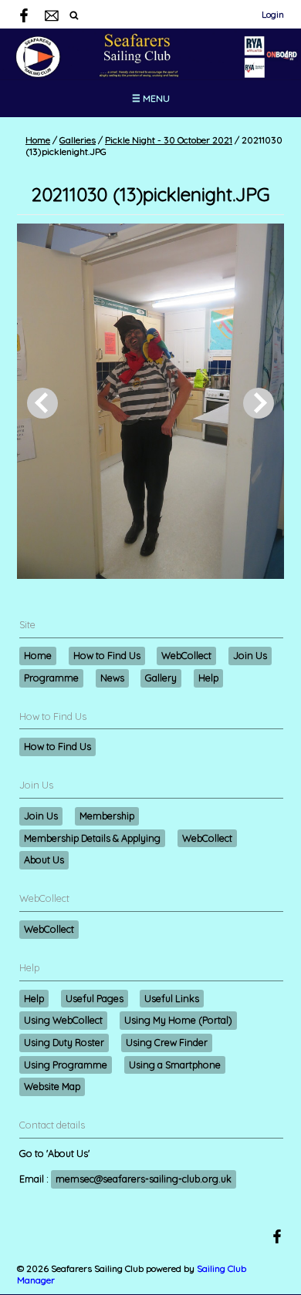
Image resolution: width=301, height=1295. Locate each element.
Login (273, 14)
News (112, 677)
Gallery (161, 677)
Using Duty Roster (64, 1042)
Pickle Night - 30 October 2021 (168, 140)
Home (37, 140)
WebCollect (186, 655)
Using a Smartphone (175, 1064)
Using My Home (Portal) (178, 1020)
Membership (106, 815)
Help (208, 677)
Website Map (52, 1086)
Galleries (77, 140)
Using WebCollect (63, 1020)
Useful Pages (94, 998)
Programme (51, 677)
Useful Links (171, 998)
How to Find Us (106, 655)
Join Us (250, 655)
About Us (44, 859)
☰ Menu (151, 98)
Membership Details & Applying (92, 838)
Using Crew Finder (167, 1042)
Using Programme (65, 1064)
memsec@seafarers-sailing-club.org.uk (144, 1178)
